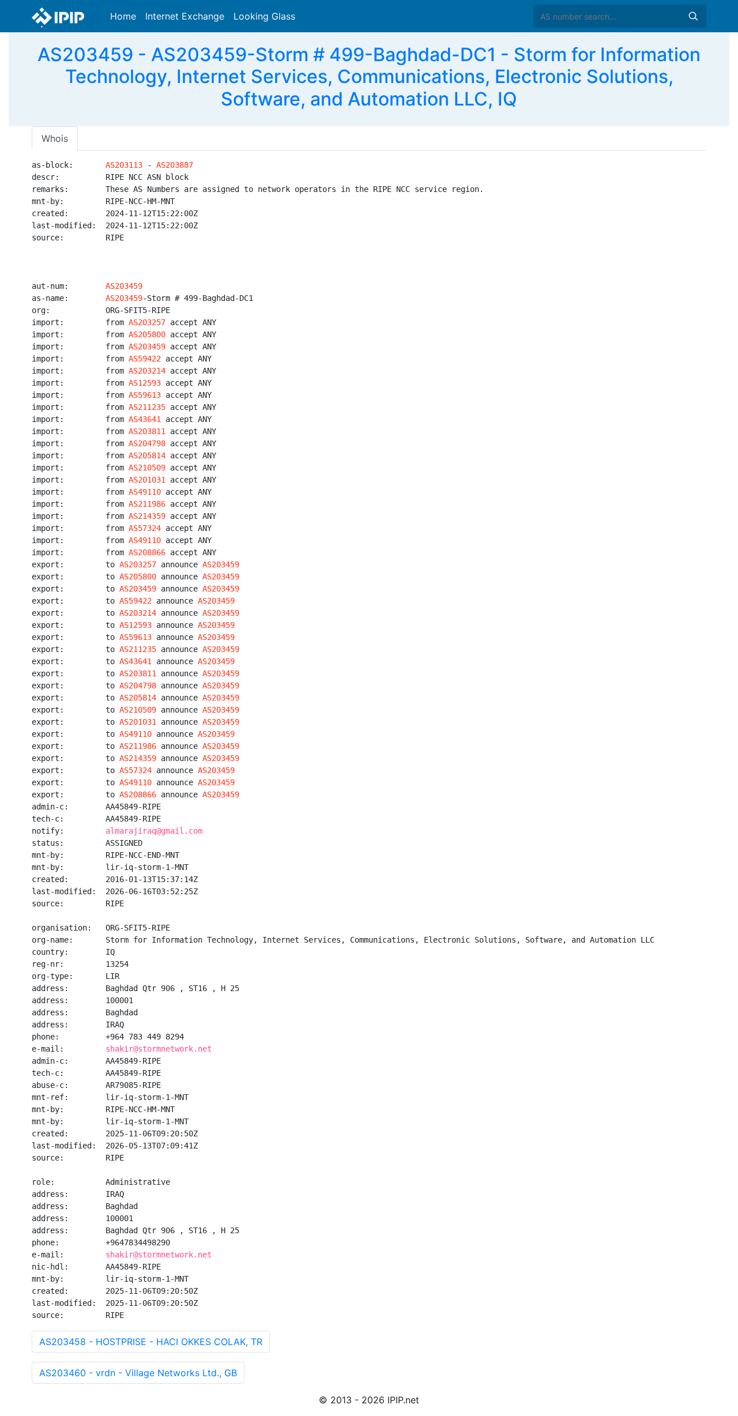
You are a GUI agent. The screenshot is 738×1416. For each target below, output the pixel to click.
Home (123, 16)
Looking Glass (264, 16)
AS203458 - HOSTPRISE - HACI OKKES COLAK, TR (150, 1341)
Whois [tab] (55, 138)
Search (693, 16)
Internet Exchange (184, 16)
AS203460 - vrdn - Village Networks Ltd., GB (138, 1373)
